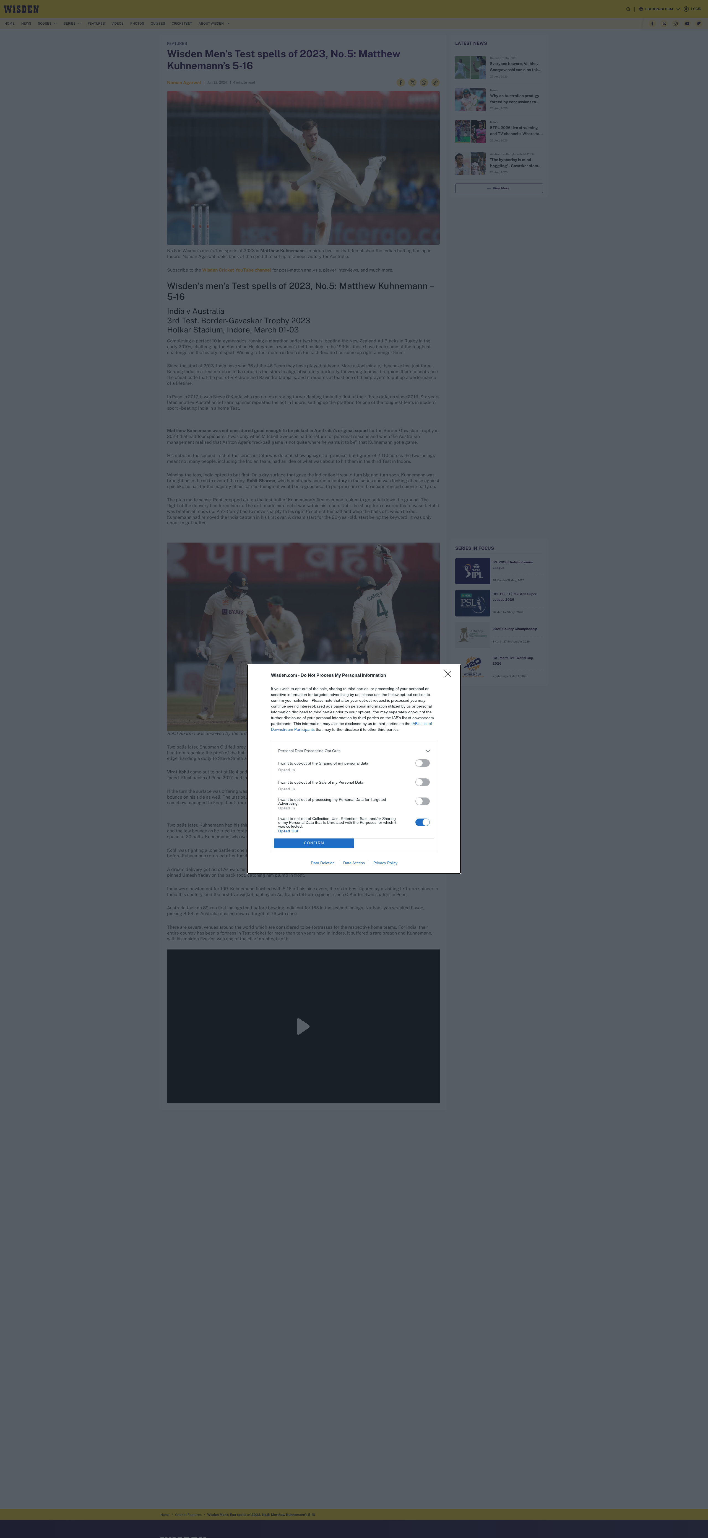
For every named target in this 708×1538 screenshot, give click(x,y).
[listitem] (354, 751)
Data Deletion (323, 863)
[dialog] (354, 769)
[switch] (422, 763)
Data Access (354, 863)
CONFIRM (314, 843)
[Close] (449, 675)
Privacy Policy (385, 863)
